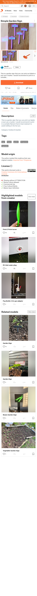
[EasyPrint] (22, 6)
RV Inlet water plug (10, 265)
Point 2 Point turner (10, 229)
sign (3, 142)
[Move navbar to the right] (35, 10)
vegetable (5, 146)
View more (31, 196)
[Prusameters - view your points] (25, 6)
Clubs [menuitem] (21, 10)
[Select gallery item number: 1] (16, 225)
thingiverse (24, 142)
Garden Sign (7, 343)
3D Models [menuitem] (8, 10)
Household (14, 16)
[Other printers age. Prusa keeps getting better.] (18, 100)
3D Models (5, 16)
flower (9, 142)
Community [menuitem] (28, 10)
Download (19, 82)
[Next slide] (34, 55)
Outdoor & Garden (24, 16)
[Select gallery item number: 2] (18, 225)
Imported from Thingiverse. (22, 160)
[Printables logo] (2, 10)
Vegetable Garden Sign (11, 450)
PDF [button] (33, 116)
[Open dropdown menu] (34, 21)
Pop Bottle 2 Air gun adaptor (13, 301)
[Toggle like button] (4, 233)
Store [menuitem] (15, 10)
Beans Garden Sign (10, 415)
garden (16, 142)
